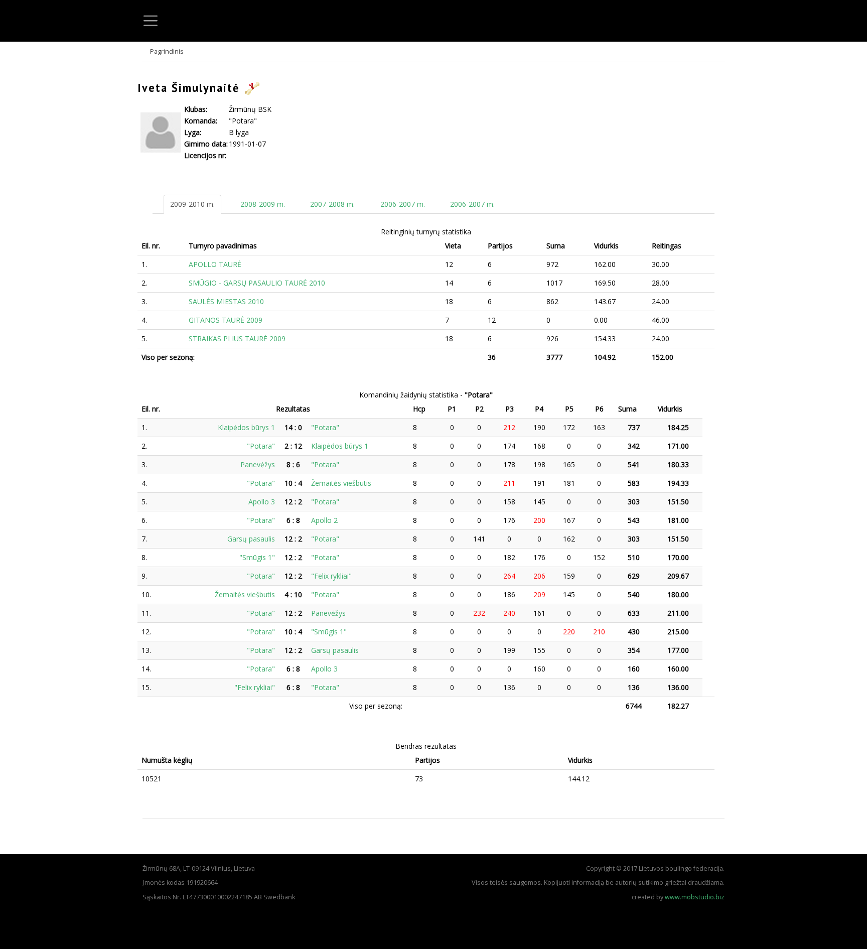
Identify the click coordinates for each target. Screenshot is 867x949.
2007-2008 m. (332, 204)
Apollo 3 (261, 501)
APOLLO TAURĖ (215, 264)
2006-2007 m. (402, 204)
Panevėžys (257, 464)
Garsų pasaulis (251, 539)
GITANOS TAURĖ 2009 (225, 320)
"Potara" (325, 427)
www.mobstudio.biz (695, 897)
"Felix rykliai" (331, 576)
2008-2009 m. (262, 204)
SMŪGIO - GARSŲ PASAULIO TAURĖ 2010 (257, 283)
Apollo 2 (324, 520)
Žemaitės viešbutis (341, 483)
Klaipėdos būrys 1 (246, 427)
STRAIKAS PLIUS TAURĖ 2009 (237, 338)
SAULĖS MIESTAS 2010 (226, 301)
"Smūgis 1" (257, 557)
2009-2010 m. (192, 204)
